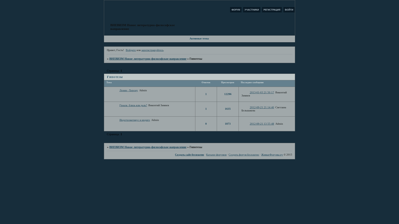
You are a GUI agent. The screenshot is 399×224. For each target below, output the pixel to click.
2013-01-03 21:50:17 (262, 92)
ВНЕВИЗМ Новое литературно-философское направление (147, 58)
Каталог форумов (216, 154)
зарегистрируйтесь (152, 50)
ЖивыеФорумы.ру (272, 154)
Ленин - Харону (128, 90)
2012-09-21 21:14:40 (262, 107)
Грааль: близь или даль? (133, 105)
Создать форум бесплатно (244, 154)
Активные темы (199, 38)
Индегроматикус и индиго (134, 120)
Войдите (131, 50)
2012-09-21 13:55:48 (262, 123)
